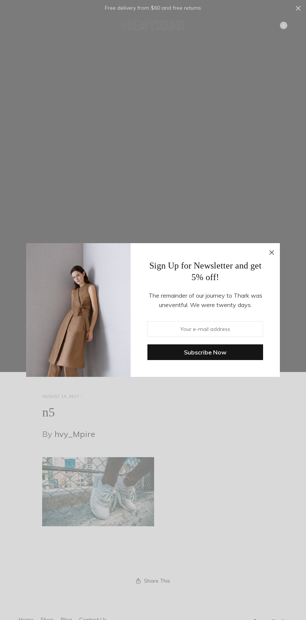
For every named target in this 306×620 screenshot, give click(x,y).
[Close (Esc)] (271, 251)
